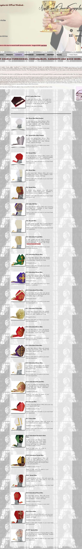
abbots (60, 77)
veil (15, 87)
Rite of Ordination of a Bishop (71, 78)
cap (21, 74)
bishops (56, 77)
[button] (18, 102)
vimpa (22, 87)
